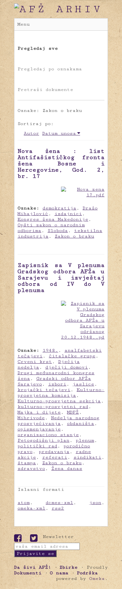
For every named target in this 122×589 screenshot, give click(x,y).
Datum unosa (59, 133)
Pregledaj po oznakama (50, 69)
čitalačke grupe (72, 356)
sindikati (87, 457)
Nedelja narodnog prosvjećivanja (58, 420)
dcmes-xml (59, 502)
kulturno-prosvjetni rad (53, 406)
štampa (27, 463)
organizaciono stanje (48, 434)
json (95, 502)
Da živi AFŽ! (32, 567)
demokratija (59, 208)
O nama (59, 573)
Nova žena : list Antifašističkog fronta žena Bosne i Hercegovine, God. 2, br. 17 (61, 163)
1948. (50, 350)
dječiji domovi (66, 367)
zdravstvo (31, 468)
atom (24, 502)
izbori (57, 384)
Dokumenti (28, 573)
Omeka (97, 578)
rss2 (58, 508)
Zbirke (68, 567)
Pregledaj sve (38, 48)
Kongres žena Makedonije (53, 219)
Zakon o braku (74, 236)
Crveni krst (35, 361)
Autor (31, 133)
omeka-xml (31, 508)
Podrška (87, 573)
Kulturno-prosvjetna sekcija (59, 401)
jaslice (83, 384)
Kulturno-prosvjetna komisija (61, 392)
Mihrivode (31, 417)
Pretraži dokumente (45, 89)
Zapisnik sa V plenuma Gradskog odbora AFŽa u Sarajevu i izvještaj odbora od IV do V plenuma (61, 278)
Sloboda (58, 230)
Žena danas (66, 468)
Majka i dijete (39, 412)
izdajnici (68, 213)
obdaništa (80, 423)
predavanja (54, 451)
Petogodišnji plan (43, 440)
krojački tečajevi (44, 389)
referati (54, 457)
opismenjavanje (39, 429)
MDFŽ (73, 412)
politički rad (37, 446)
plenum (85, 440)
